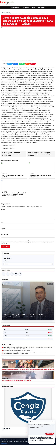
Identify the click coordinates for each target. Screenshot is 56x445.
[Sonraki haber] (51, 284)
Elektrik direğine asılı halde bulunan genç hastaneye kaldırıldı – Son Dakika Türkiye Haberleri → (39, 154)
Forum (33, 7)
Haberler (3, 12)
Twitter (9, 63)
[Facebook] (3, 274)
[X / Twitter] (7, 274)
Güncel (8, 12)
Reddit (27, 63)
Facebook (15, 63)
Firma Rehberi (25, 7)
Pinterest (33, 63)
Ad (2, 223)
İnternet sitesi (5, 234)
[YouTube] (16, 274)
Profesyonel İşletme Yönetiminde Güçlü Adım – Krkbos (15, 353)
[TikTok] (20, 274)
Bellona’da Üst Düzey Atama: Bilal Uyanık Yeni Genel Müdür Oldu (17, 350)
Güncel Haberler (15, 7)
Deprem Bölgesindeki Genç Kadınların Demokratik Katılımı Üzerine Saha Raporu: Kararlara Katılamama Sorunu (27, 347)
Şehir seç (6, 261)
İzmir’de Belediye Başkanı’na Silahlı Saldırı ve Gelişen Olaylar (16, 348)
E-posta (3, 228)
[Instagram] (12, 274)
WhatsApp (22, 63)
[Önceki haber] (48, 284)
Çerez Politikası (41, 7)
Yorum (3, 209)
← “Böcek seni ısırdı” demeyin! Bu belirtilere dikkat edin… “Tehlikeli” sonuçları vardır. (11, 154)
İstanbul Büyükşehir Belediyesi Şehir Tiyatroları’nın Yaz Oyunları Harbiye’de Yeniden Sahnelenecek (25, 352)
